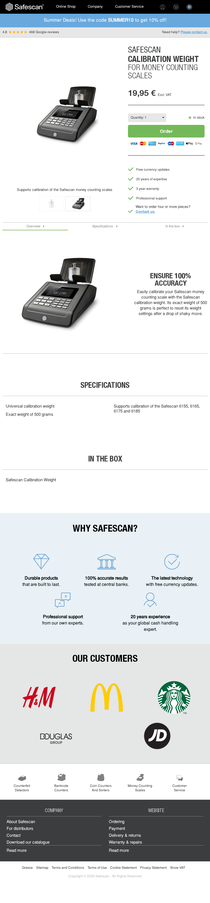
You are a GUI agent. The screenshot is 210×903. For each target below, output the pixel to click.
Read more (17, 851)
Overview (33, 226)
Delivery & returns (125, 836)
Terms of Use (97, 868)
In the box (172, 226)
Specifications (103, 226)
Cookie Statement (123, 868)
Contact (14, 836)
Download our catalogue (28, 843)
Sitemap (42, 868)
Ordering (116, 822)
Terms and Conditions (68, 868)
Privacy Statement (153, 868)
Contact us (145, 211)
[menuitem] (24, 7)
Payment (117, 829)
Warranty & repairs (125, 843)
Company (95, 6)
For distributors (20, 829)
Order (166, 131)
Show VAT (177, 868)
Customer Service (129, 6)
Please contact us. (194, 32)
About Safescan (21, 822)
